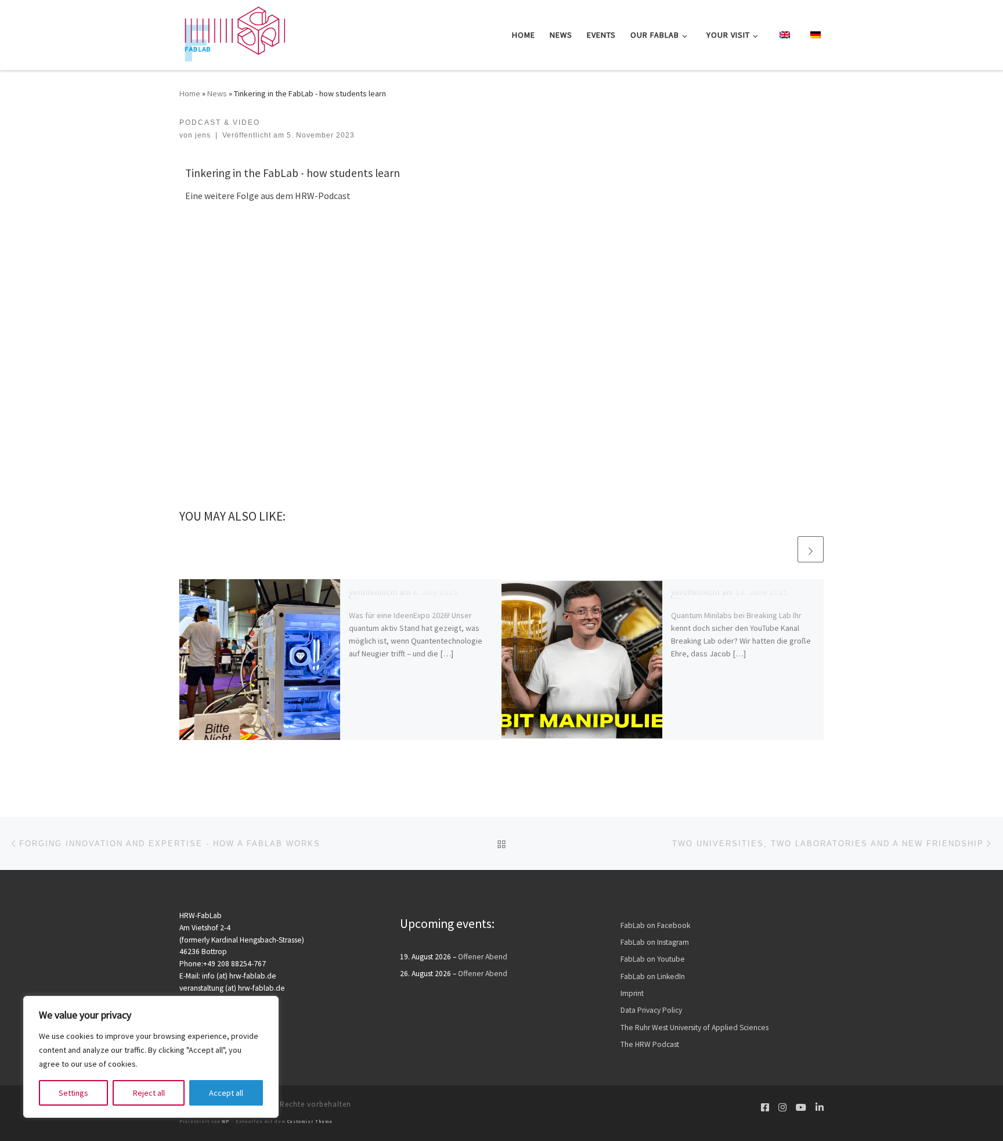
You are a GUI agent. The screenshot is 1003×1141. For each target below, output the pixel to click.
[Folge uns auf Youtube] (801, 1107)
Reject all (149, 1093)
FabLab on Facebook (655, 925)
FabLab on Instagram (654, 942)
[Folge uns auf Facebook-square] (765, 1107)
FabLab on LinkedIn (652, 976)
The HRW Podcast (649, 1044)
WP (225, 1121)
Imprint (632, 993)
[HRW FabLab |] (232, 33)
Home (189, 93)
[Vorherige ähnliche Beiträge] (783, 549)
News (217, 93)
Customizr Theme (310, 1121)
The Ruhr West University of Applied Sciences (694, 1027)
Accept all (226, 1093)
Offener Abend (482, 957)
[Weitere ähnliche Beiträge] (811, 549)
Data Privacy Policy (651, 1010)
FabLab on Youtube (652, 959)
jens (203, 135)
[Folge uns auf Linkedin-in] (820, 1107)
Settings (73, 1093)
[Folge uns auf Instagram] (782, 1107)
